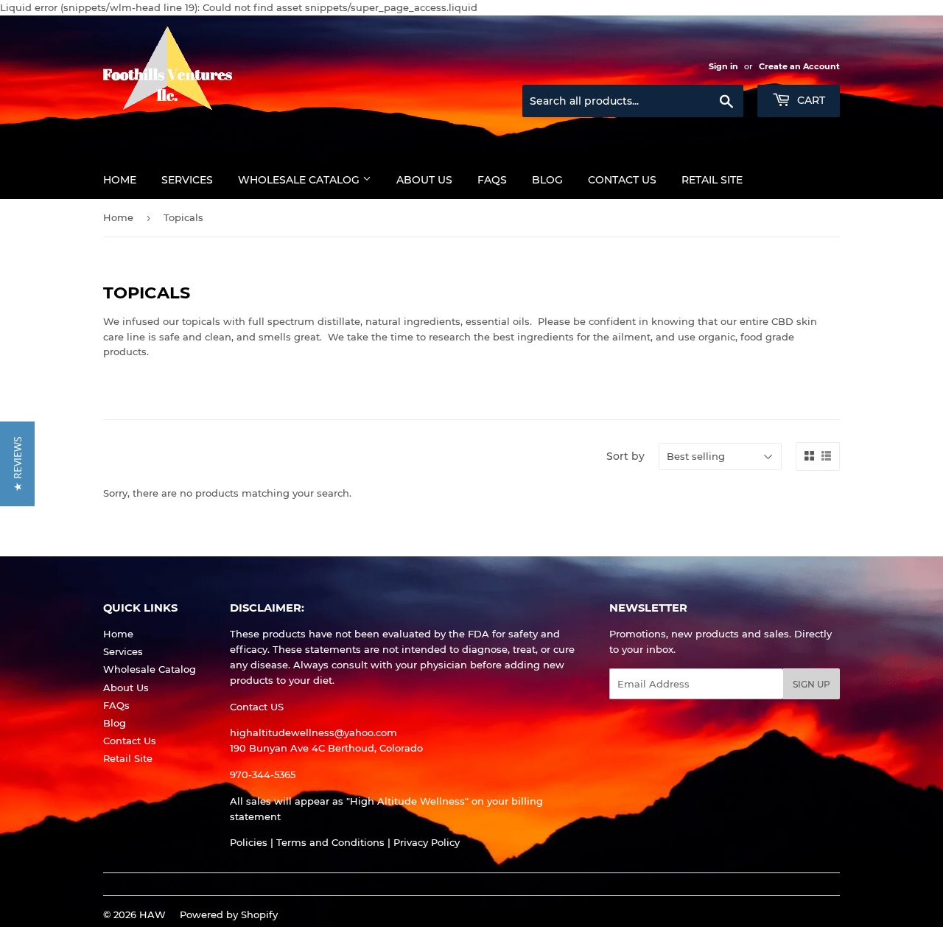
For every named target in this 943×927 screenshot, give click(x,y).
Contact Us (622, 179)
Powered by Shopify (229, 914)
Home (119, 179)
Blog (547, 179)
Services (187, 179)
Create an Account (799, 66)
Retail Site (712, 179)
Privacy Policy (426, 842)
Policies (248, 842)
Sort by (625, 456)
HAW (152, 914)
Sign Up (811, 684)
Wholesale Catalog (300, 179)
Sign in (723, 66)
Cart (809, 100)
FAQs (492, 179)
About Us (424, 179)
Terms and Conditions (330, 842)
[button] (17, 463)
